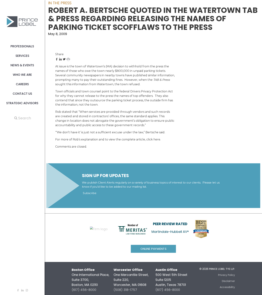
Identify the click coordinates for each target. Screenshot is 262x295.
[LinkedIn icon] (22, 290)
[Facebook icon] (18, 290)
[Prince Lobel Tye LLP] (22, 21)
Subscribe (89, 193)
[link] (132, 229)
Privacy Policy (226, 275)
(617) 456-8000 (84, 289)
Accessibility (227, 287)
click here (153, 139)
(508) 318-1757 (125, 289)
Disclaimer (228, 281)
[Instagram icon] (26, 290)
